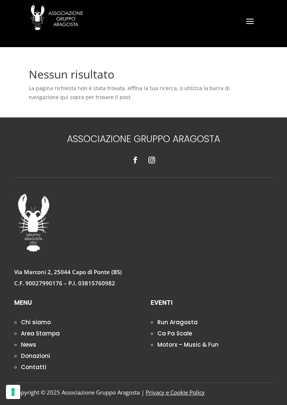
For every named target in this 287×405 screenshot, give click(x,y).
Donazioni (35, 356)
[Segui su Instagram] (151, 160)
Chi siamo (36, 322)
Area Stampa (40, 333)
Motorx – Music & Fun (188, 345)
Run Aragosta (177, 322)
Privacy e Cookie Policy (175, 392)
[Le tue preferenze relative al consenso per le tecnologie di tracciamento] (13, 392)
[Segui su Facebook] (135, 160)
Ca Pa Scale (174, 333)
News (28, 345)
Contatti (33, 367)
